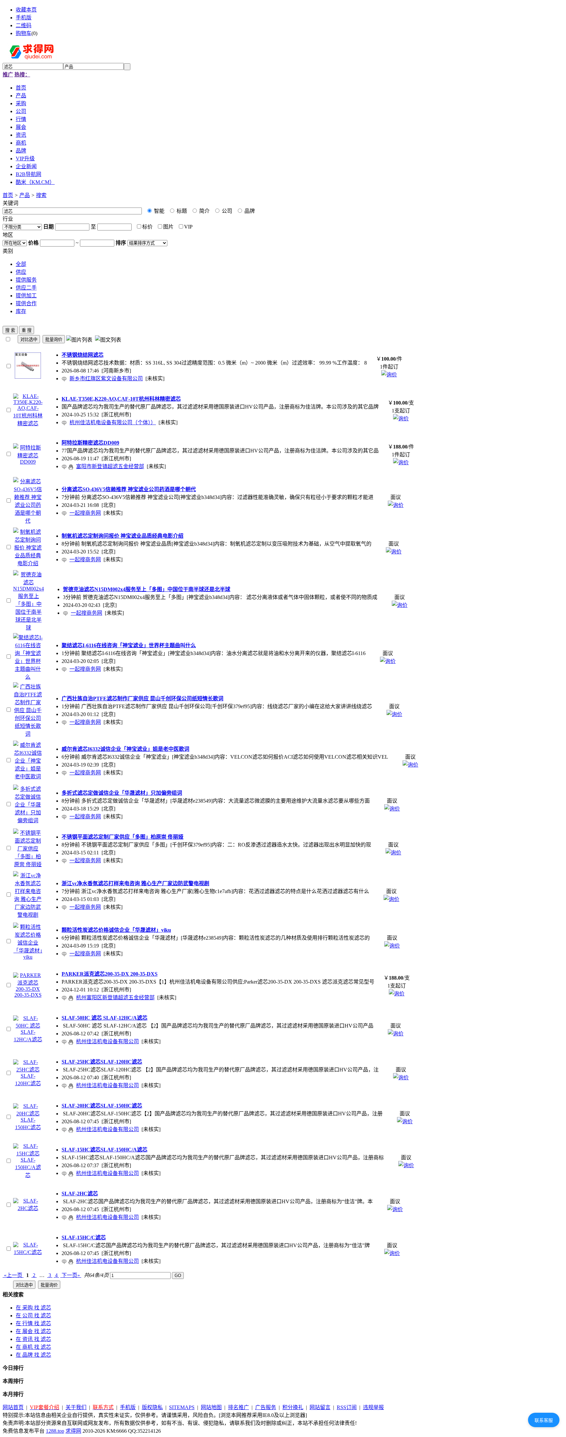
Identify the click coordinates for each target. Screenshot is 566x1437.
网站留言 (320, 1407)
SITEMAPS (182, 1407)
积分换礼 (292, 1407)
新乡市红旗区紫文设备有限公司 (106, 378)
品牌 (249, 211)
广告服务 (265, 1407)
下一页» (70, 1275)
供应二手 (26, 287)
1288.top (55, 1431)
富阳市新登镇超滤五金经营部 (110, 466)
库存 (21, 311)
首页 (8, 195)
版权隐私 (152, 1407)
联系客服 (544, 1420)
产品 (24, 195)
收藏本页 (26, 9)
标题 (181, 211)
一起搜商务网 (85, 513)
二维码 (23, 25)
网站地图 (211, 1407)
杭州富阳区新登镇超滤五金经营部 (115, 997)
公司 (226, 211)
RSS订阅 (347, 1407)
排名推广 (238, 1407)
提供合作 (26, 303)
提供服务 (26, 280)
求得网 (73, 1431)
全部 (21, 264)
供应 (21, 272)
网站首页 (13, 1407)
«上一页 (13, 1275)
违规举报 (373, 1407)
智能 (158, 211)
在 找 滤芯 (33, 1307)
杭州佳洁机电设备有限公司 (107, 1041)
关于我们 (76, 1407)
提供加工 (26, 295)
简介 (204, 211)
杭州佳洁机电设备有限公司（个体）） (112, 422)
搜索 (41, 195)
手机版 (23, 17)
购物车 (23, 33)
